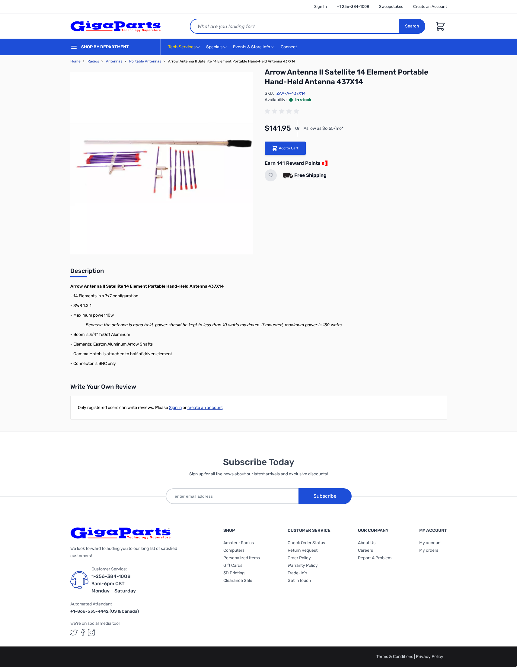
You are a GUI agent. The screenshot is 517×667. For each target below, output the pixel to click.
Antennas (114, 61)
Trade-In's (297, 573)
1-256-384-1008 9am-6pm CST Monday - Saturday (113, 583)
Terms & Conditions (395, 656)
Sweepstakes (391, 6)
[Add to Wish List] (271, 175)
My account (430, 542)
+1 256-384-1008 (353, 6)
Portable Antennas (145, 61)
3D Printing (233, 573)
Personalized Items (241, 557)
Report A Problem (374, 557)
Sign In (320, 6)
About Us (366, 542)
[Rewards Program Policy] (324, 163)
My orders (428, 550)
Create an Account (430, 6)
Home (75, 61)
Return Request (303, 550)
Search (412, 26)
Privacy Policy (429, 656)
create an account (205, 407)
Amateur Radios (238, 542)
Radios (93, 61)
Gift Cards (232, 565)
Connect (289, 46)
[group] (283, 111)
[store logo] (115, 26)
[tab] (87, 272)
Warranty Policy (303, 565)
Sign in (175, 407)
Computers (233, 550)
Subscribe (325, 496)
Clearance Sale (237, 580)
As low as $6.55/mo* (323, 128)
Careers (365, 550)
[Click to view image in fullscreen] (161, 163)
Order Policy (299, 557)
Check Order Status (306, 542)
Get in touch (299, 580)
